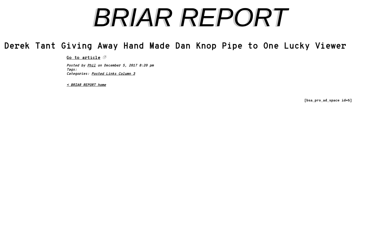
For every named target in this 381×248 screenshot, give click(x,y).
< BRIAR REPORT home (86, 85)
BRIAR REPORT (191, 17)
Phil (91, 66)
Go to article (83, 57)
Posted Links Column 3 (113, 74)
